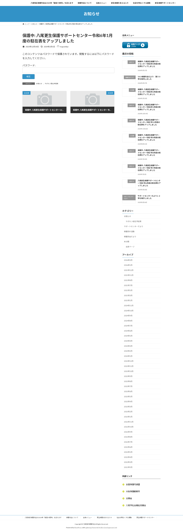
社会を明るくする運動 (124, 517)
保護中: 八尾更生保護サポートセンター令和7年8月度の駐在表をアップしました (149, 152)
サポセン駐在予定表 (51, 84)
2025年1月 (128, 300)
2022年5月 (128, 452)
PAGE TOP (176, 513)
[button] (131, 484)
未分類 (126, 241)
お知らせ (39, 84)
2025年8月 (128, 280)
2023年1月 (128, 417)
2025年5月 (128, 290)
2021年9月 (128, 467)
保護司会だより (130, 236)
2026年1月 (128, 265)
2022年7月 (128, 442)
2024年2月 (128, 351)
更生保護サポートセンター (145, 517)
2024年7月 (128, 326)
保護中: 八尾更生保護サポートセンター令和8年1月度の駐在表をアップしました (149, 106)
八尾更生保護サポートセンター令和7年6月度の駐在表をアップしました (149, 182)
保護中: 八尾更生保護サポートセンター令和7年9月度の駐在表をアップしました (149, 137)
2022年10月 (128, 427)
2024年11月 (128, 305)
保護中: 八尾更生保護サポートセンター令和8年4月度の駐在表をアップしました (149, 63)
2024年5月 (128, 336)
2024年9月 (128, 316)
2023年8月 (128, 381)
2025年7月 (128, 285)
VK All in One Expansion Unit (107, 528)
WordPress (78, 528)
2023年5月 (128, 396)
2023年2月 (128, 412)
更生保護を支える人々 (104, 517)
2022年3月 (128, 462)
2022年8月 (128, 437)
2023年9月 (128, 376)
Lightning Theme (90, 528)
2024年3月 (128, 346)
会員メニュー (87, 517)
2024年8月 (128, 321)
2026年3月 (128, 260)
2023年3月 (128, 406)
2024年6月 (128, 331)
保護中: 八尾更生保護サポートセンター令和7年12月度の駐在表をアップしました (149, 122)
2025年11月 (128, 275)
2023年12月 (128, 361)
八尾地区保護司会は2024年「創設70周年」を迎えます (43, 517)
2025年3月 (128, 295)
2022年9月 (128, 432)
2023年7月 (128, 386)
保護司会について (72, 517)
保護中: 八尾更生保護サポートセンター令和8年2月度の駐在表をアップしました (149, 91)
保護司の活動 (129, 231)
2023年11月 (128, 366)
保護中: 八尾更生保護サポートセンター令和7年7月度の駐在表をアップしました (149, 167)
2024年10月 (128, 310)
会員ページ (130, 246)
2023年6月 (128, 391)
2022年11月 (128, 422)
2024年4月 (128, 341)
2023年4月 (128, 401)
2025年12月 (128, 270)
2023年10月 (128, 371)
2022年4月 (128, 457)
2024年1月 (128, 356)
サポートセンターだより (133, 226)
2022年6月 (128, 447)
